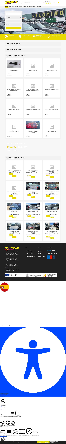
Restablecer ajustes (3, 436)
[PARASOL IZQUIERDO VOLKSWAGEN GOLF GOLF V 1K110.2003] (14, 127)
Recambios (11, 6)
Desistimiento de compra (31, 256)
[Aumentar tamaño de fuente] (1, 395)
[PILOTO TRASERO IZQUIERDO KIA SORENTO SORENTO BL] (52, 127)
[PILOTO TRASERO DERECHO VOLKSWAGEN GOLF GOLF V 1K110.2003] (33, 126)
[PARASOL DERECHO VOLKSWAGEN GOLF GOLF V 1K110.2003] (52, 106)
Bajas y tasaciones (31, 6)
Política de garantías (30, 254)
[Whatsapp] (54, 3)
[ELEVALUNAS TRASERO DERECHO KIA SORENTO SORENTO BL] (33, 66)
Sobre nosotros (22, 6)
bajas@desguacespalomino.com (11, 267)
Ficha (11, 174)
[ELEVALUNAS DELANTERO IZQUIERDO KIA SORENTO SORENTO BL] (52, 66)
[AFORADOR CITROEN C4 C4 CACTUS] (52, 86)
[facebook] (48, 257)
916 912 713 (48, 3)
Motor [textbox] (9, 24)
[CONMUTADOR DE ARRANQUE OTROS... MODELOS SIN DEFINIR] (14, 64)
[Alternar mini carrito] (58, 2)
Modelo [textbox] (9, 17)
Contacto (39, 6)
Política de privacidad (30, 251)
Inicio (6, 6)
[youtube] (51, 257)
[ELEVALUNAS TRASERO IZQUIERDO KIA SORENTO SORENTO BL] (14, 86)
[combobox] (13, 14)
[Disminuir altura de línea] (1, 409)
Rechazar (46, 442)
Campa (16, 6)
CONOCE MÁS (12, 150)
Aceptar (40, 442)
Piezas (15, 175)
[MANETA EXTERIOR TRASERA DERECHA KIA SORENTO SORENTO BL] (33, 86)
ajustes (33, 442)
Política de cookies (30, 253)
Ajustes (52, 442)
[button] (9, 325)
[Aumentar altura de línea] (1, 406)
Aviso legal (29, 250)
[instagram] (54, 257)
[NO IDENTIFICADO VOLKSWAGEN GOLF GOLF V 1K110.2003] (33, 106)
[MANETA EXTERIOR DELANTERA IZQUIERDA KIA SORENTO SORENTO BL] (14, 106)
